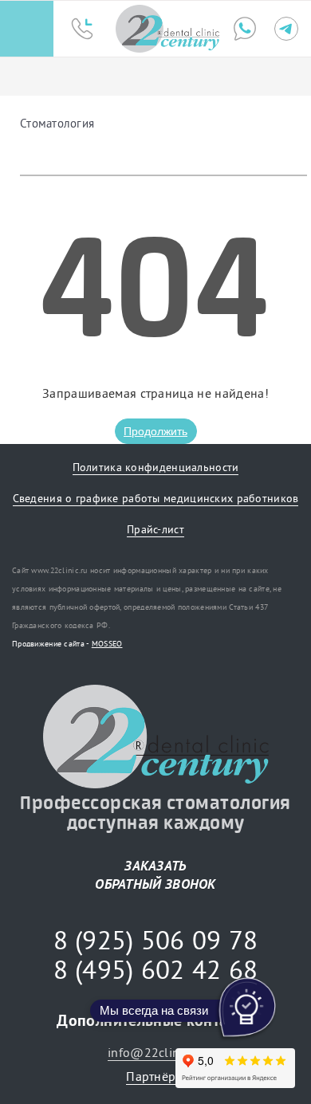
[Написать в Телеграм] (286, 28)
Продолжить (155, 431)
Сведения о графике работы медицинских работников (156, 498)
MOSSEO (107, 643)
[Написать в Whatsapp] (245, 28)
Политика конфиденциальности (156, 467)
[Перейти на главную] (167, 29)
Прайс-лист (155, 529)
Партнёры (155, 1076)
